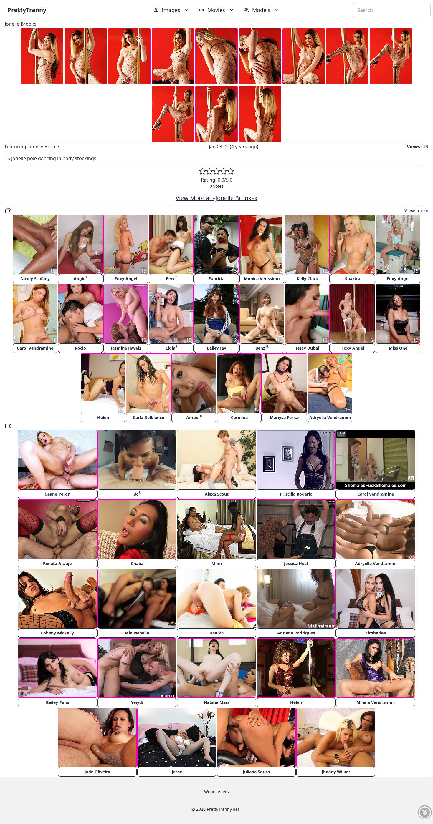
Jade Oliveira (97, 772)
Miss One (398, 348)
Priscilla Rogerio (296, 494)
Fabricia (216, 278)
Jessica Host (296, 563)
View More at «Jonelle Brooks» (216, 198)
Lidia (171, 348)
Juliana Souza (256, 772)
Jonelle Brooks (21, 24)
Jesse (177, 772)
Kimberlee (375, 633)
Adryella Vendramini (330, 417)
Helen (103, 417)
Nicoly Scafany (35, 278)
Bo (137, 494)
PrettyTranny (26, 10)
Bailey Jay (216, 348)
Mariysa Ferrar (284, 417)
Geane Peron (57, 494)
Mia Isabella (137, 633)
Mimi (216, 563)
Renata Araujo (57, 563)
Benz (262, 348)
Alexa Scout (217, 494)
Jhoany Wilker (336, 772)
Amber (194, 417)
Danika (216, 633)
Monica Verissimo (262, 278)
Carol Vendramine (35, 348)
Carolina (239, 417)
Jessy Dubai (307, 348)
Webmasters (216, 791)
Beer (171, 278)
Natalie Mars (216, 702)
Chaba (137, 563)
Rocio (80, 348)
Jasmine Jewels (126, 348)
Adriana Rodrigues (296, 633)
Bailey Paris (57, 702)
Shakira (352, 278)
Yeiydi (137, 702)
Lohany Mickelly (57, 633)
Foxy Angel (126, 278)
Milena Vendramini (375, 702)
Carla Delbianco (148, 417)
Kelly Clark (307, 278)
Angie (80, 278)
